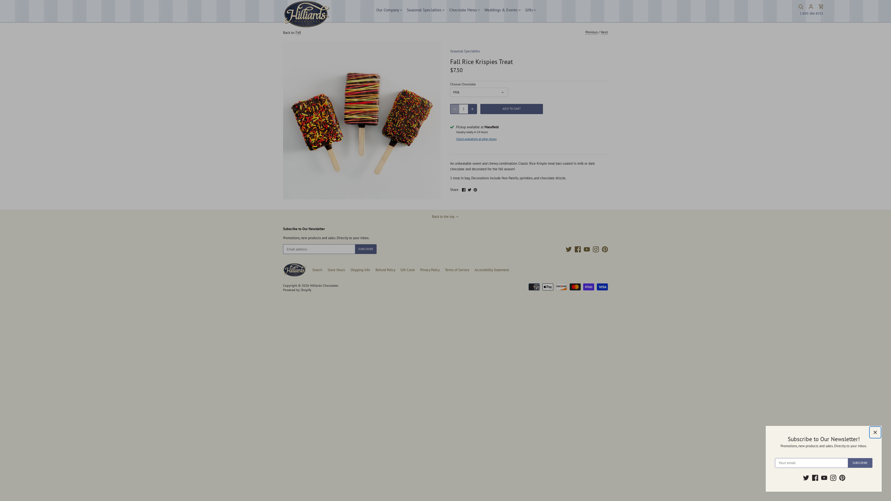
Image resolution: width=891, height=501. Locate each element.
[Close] (875, 432)
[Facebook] (815, 478)
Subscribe (860, 463)
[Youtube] (824, 478)
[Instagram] (833, 478)
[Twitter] (806, 478)
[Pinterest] (842, 478)
